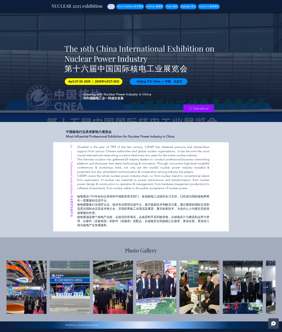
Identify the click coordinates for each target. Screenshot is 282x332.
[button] (130, 6)
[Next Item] (265, 287)
